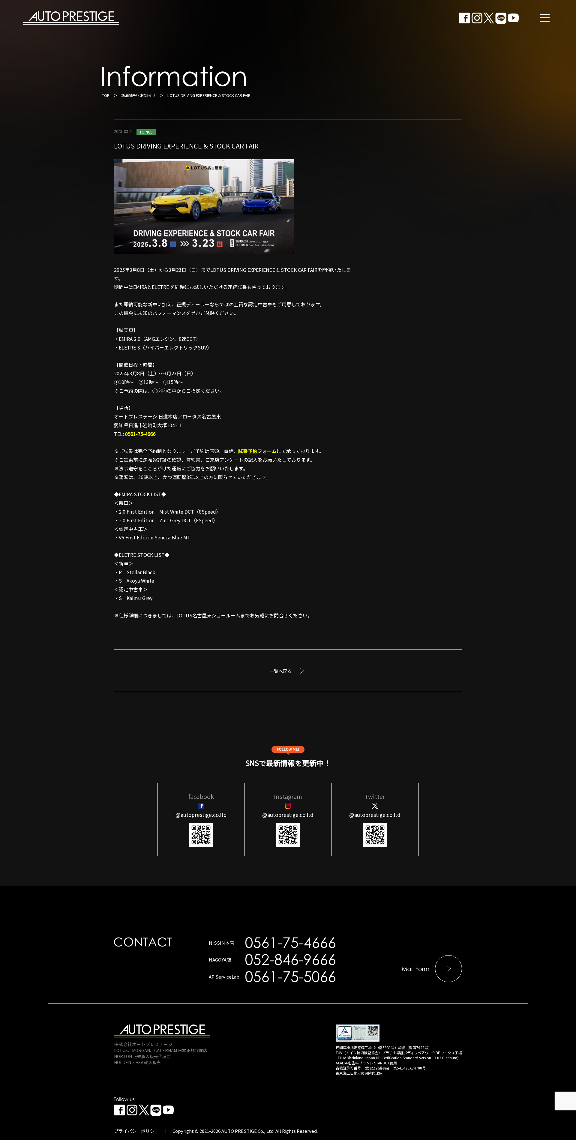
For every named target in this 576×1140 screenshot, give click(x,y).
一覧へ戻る (280, 671)
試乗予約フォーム (257, 450)
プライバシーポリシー (136, 1131)
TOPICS (146, 132)
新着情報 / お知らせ (138, 95)
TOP (106, 95)
